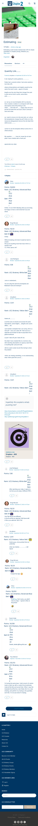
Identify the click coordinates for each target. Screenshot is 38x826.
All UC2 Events (6, 759)
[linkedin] (18, 822)
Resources (5, 739)
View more (7, 53)
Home (3, 729)
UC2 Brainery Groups (8, 762)
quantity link (18, 169)
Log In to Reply (19, 708)
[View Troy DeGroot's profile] (7, 657)
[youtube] (21, 822)
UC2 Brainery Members (8, 769)
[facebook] (15, 822)
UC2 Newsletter (8, 802)
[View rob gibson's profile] (7, 298)
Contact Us (5, 746)
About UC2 (5, 743)
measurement (10, 169)
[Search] (29, 3)
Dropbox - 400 (11, 454)
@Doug (15, 599)
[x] (25, 822)
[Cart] (34, 3)
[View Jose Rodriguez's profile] (7, 260)
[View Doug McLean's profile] (7, 224)
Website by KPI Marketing (20, 824)
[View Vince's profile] (7, 182)
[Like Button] (7, 159)
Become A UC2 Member (8, 756)
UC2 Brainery (5, 733)
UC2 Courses (5, 736)
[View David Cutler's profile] (6, 619)
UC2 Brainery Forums (8, 766)
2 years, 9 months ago (20, 164)
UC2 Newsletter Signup (8, 772)
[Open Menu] (3, 3)
